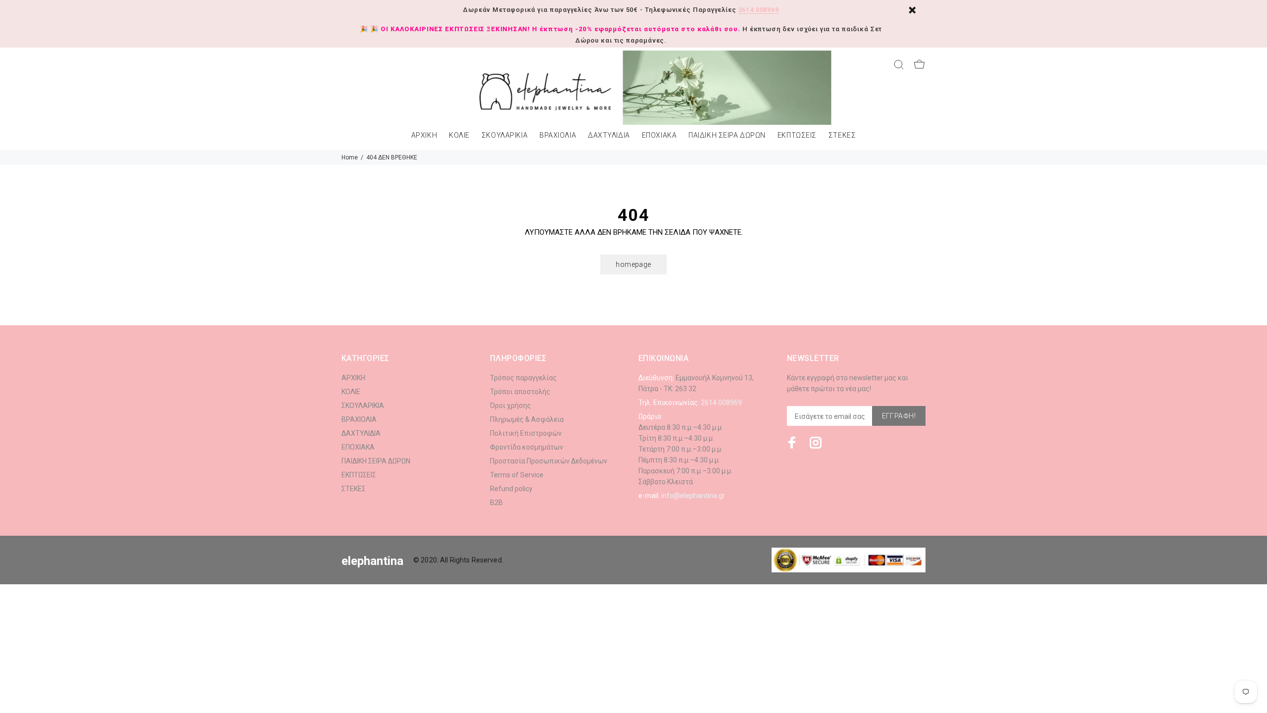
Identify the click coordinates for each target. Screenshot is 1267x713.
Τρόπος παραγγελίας (523, 378)
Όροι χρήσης (510, 405)
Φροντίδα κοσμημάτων (526, 447)
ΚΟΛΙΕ (459, 135)
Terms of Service (516, 475)
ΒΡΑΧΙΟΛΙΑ (557, 135)
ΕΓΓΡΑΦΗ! (899, 416)
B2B (496, 503)
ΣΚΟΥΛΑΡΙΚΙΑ (505, 135)
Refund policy (511, 489)
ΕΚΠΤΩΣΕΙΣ (797, 135)
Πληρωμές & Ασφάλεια (527, 419)
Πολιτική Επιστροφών (526, 433)
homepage (633, 264)
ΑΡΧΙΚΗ (424, 135)
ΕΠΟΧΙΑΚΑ (659, 135)
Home (349, 157)
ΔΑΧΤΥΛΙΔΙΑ (609, 135)
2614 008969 (758, 9)
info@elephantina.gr (693, 496)
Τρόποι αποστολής (520, 392)
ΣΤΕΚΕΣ (842, 135)
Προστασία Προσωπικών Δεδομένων (548, 461)
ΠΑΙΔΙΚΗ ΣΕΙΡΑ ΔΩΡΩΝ (727, 135)
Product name (83, 673)
